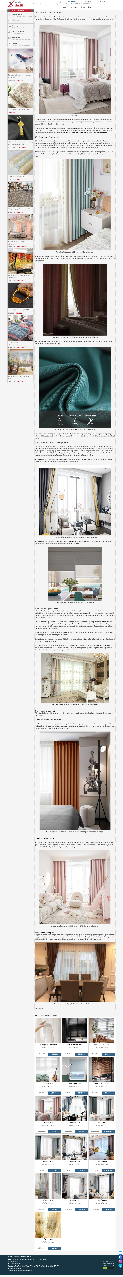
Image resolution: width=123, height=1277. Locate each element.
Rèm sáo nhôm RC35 (74, 1045)
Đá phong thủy (19, 27)
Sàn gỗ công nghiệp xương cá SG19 (20, 209)
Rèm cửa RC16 (48, 1122)
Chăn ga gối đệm (18, 32)
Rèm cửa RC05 (102, 1161)
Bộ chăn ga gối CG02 (15, 342)
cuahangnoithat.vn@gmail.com (22, 1270)
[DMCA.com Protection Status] (108, 1268)
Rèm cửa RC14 (75, 1122)
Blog (83, 7)
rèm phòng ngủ (81, 132)
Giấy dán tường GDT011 (16, 176)
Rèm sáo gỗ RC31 (101, 1083)
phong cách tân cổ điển (102, 645)
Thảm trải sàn (21, 38)
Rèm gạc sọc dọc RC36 (48, 1045)
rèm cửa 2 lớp (105, 622)
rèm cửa (74, 128)
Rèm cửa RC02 (48, 1239)
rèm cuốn (72, 541)
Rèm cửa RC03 (75, 1200)
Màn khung (20, 21)
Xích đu (21, 44)
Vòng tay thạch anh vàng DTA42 (18, 310)
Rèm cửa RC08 (75, 1161)
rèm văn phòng (102, 132)
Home (64, 7)
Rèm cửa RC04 (48, 1200)
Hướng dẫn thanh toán (108, 1261)
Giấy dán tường (22, 15)
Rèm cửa (51, 12)
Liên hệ (90, 7)
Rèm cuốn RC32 (74, 1083)
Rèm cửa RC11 (102, 1122)
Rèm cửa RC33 (48, 1083)
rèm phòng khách (69, 132)
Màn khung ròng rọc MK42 (16, 241)
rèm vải (87, 613)
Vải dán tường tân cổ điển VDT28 (19, 109)
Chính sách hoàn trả (109, 1266)
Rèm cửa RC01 (102, 1200)
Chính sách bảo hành (108, 1263)
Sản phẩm (73, 7)
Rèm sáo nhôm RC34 (101, 1045)
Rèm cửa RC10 (48, 1161)
